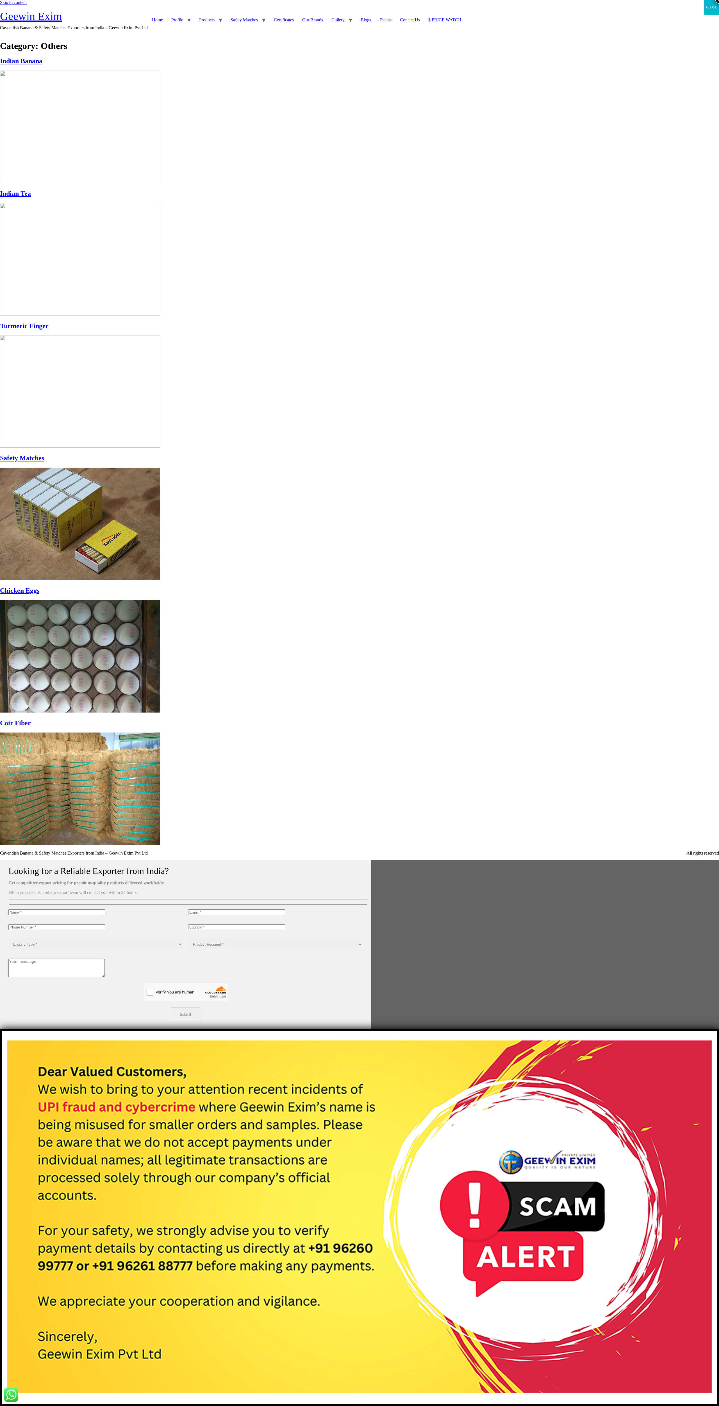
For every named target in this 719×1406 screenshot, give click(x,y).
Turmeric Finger (24, 326)
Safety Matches (244, 19)
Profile (177, 19)
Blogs (366, 19)
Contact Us (410, 19)
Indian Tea (15, 193)
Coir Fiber (15, 723)
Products (207, 19)
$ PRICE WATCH (444, 19)
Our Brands (312, 19)
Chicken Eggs (19, 590)
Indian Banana (21, 61)
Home (157, 19)
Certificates (284, 19)
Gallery (338, 19)
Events (385, 19)
